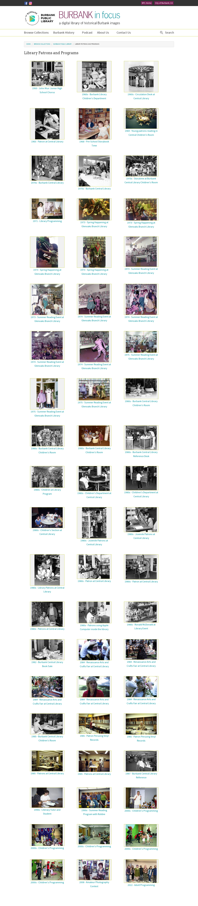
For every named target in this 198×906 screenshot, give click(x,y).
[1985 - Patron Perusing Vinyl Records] (94, 724)
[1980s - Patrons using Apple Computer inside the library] (94, 612)
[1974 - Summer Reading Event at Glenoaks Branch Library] (94, 299)
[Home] (72, 17)
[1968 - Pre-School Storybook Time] (94, 123)
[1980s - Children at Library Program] (47, 477)
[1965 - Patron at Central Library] (47, 123)
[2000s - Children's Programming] (141, 798)
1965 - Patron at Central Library (47, 141)
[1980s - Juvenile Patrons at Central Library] (94, 522)
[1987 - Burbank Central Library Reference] (141, 761)
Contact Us (124, 33)
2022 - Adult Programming (141, 885)
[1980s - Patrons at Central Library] (47, 614)
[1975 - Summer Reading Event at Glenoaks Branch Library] (141, 342)
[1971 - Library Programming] (47, 209)
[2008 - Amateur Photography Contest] (94, 870)
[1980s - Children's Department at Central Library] (94, 478)
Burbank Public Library (62, 44)
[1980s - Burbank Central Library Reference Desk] (141, 438)
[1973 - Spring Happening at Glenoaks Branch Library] (94, 209)
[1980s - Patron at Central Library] (94, 567)
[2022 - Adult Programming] (141, 871)
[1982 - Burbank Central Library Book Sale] (47, 649)
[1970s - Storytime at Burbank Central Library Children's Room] (141, 166)
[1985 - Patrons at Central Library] (47, 761)
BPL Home (146, 3)
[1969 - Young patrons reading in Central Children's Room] (141, 118)
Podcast (87, 33)
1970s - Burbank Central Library (47, 182)
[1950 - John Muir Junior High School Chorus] (47, 73)
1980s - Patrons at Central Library (47, 629)
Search (169, 33)
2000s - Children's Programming (141, 810)
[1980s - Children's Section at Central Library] (47, 517)
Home (28, 44)
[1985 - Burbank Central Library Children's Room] (47, 724)
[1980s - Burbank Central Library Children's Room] (141, 388)
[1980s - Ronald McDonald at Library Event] (141, 612)
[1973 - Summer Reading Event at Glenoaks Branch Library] (141, 252)
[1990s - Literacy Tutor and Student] (47, 798)
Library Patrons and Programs (87, 44)
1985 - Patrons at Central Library (47, 773)
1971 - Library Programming (47, 221)
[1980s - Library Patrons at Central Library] (47, 570)
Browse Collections (36, 33)
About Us (103, 33)
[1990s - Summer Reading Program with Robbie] (94, 798)
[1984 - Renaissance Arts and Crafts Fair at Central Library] (94, 649)
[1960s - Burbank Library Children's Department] (94, 76)
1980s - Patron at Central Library (94, 581)
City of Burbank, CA (164, 3)
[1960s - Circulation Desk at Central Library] (141, 76)
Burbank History (63, 33)
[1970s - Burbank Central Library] (47, 168)
